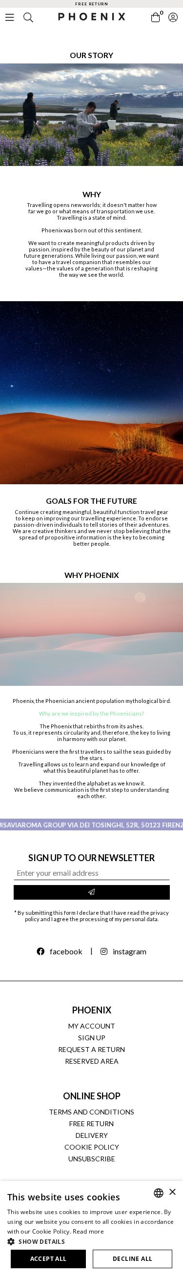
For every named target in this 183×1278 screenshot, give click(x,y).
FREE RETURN (91, 1123)
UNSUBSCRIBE (91, 1158)
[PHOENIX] (91, 15)
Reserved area (92, 1061)
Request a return (91, 1049)
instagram (129, 951)
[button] (91, 1241)
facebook (66, 951)
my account (91, 1026)
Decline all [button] (132, 1259)
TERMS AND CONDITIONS (91, 1112)
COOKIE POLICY (91, 1147)
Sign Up (91, 1037)
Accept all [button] (48, 1259)
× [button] (172, 1192)
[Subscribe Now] (92, 892)
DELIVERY (92, 1135)
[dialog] (91, 1229)
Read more (88, 1231)
